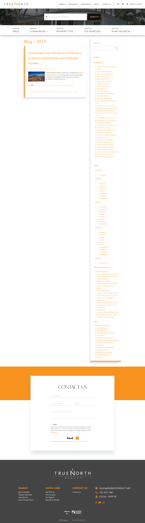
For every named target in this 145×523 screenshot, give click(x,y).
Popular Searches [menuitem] (25, 495)
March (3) (103, 212)
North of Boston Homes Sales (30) (106, 120)
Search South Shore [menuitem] (25, 500)
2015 (98, 258)
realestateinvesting (52, 85)
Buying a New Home (34, 92)
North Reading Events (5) (103, 123)
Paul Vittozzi (34, 68)
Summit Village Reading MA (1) (105, 147)
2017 (98, 202)
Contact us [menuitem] (76, 492)
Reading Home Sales (102, 350)
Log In (139, 4)
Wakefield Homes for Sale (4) (105, 149)
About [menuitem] (96, 4)
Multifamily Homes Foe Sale (68, 92)
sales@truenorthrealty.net (114, 488)
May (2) (102, 216)
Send (70, 438)
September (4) (104, 247)
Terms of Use (82, 520)
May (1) (102, 240)
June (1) (102, 242)
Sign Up (132, 4)
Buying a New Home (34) (103, 81)
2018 (98, 179)
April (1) (102, 191)
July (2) (102, 219)
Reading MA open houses (104, 352)
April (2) (102, 237)
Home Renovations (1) (102, 86)
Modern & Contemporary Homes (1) (107, 108)
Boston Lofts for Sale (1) (103, 76)
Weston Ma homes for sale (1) (105, 157)
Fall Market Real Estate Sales (105, 333)
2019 (98, 170)
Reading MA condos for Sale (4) (105, 135)
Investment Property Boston (50, 92)
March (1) (103, 188)
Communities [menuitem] (85, 4)
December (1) (104, 198)
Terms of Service (80, 441)
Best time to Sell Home (103, 325)
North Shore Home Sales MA (104, 342)
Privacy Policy (54, 432)
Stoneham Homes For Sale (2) (105, 145)
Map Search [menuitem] (23, 497)
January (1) (103, 184)
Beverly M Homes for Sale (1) (105, 74)
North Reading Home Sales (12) (105, 125)
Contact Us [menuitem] (106, 4)
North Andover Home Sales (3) (105, 118)
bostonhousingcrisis (67, 85)
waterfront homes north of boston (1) (107, 152)
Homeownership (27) (102, 91)
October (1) (103, 175)
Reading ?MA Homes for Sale (105, 347)
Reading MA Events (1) (103, 137)
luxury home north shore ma (104, 338)
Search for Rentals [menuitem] (52, 500)
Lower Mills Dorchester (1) (104, 98)
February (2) (103, 209)
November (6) (104, 252)
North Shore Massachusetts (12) (106, 130)
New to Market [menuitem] (23, 492)
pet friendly (99, 345)
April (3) (102, 214)
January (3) (103, 207)
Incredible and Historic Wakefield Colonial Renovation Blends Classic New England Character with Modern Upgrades (107, 295)
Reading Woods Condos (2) (104, 140)
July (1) (102, 245)
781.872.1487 (106, 492)
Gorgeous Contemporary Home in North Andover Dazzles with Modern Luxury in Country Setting (106, 305)
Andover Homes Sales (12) (104, 72)
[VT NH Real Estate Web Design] (76, 512)
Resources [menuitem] (73, 4)
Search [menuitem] (62, 4)
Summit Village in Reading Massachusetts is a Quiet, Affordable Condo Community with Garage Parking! (107, 276)
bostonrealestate (40, 85)
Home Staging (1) (101, 89)
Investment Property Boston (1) (105, 93)
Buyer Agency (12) (101, 79)
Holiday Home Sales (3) (103, 84)
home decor (100, 335)
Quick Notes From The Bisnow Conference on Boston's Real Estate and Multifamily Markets (55, 58)
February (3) (103, 232)
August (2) (103, 221)
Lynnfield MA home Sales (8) (104, 106)
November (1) (104, 196)
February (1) (103, 186)
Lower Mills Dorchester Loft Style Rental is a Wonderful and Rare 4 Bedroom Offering (107, 286)
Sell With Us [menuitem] (50, 492)
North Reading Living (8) (103, 127)
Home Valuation (120, 31)
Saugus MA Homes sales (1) (104, 142)
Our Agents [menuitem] (50, 497)
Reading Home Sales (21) (104, 132)
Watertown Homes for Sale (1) (105, 154)
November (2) (104, 224)
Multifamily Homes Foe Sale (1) (105, 110)
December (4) (104, 254)
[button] (94, 17)
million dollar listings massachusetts (107, 340)
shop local (99, 357)
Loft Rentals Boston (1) (103, 96)
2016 (98, 228)
